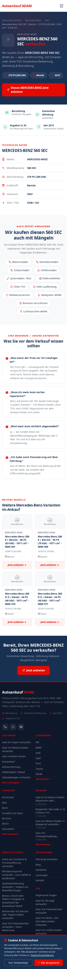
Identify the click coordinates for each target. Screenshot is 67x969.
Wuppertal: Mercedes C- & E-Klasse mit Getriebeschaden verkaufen (50, 811)
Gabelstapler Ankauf (13, 772)
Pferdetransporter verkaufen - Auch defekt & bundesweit (16, 875)
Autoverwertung (11, 766)
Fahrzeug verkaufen (47, 859)
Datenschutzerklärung (42, 955)
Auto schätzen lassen (14, 756)
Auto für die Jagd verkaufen (45, 902)
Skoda (39, 774)
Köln (4, 802)
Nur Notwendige (18, 962)
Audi (38, 752)
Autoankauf (17, 5)
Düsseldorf (8, 829)
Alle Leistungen (10, 782)
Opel (38, 758)
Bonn (5, 807)
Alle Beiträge (43, 844)
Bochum (6, 818)
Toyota (39, 768)
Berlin (5, 823)
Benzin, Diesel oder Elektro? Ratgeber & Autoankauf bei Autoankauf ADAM (13, 901)
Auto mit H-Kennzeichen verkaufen (49, 911)
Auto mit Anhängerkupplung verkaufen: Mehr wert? (48, 834)
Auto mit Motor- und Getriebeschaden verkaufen (47, 921)
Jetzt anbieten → (17, 565)
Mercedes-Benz (33, 20)
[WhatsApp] (13, 727)
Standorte (41, 869)
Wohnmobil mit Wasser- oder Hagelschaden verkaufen (15, 915)
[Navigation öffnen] (61, 5)
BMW (38, 747)
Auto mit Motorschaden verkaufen (15, 749)
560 (47, 20)
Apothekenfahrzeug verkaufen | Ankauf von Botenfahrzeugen (15, 887)
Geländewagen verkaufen (16, 777)
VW (37, 742)
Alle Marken (42, 779)
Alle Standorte (10, 834)
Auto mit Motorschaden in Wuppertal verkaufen (50, 822)
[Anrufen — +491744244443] (5, 727)
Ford (38, 763)
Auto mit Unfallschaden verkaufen (49, 931)
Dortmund (7, 797)
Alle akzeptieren (50, 962)
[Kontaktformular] (21, 727)
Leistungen (42, 875)
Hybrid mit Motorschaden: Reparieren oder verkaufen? (50, 799)
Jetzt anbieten (35, 670)
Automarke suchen (11, 20)
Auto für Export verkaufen (16, 742)
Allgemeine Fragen (46, 895)
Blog (38, 864)
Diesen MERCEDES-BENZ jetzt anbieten (30, 89)
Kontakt (40, 880)
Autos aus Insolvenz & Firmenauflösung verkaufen (14, 863)
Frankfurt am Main (12, 813)
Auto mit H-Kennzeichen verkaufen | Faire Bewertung (15, 927)
